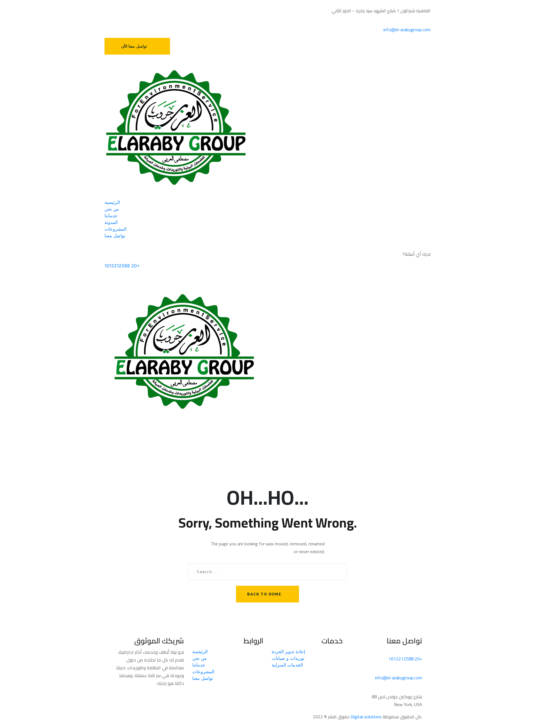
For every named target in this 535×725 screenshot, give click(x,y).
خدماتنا (198, 665)
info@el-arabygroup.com (407, 29)
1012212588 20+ (122, 265)
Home (119, 398)
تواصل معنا (202, 678)
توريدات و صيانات (288, 658)
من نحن (199, 658)
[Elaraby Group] (175, 127)
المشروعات (203, 671)
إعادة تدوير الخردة (288, 651)
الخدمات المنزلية (287, 665)
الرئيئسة (200, 651)
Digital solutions (366, 716)
